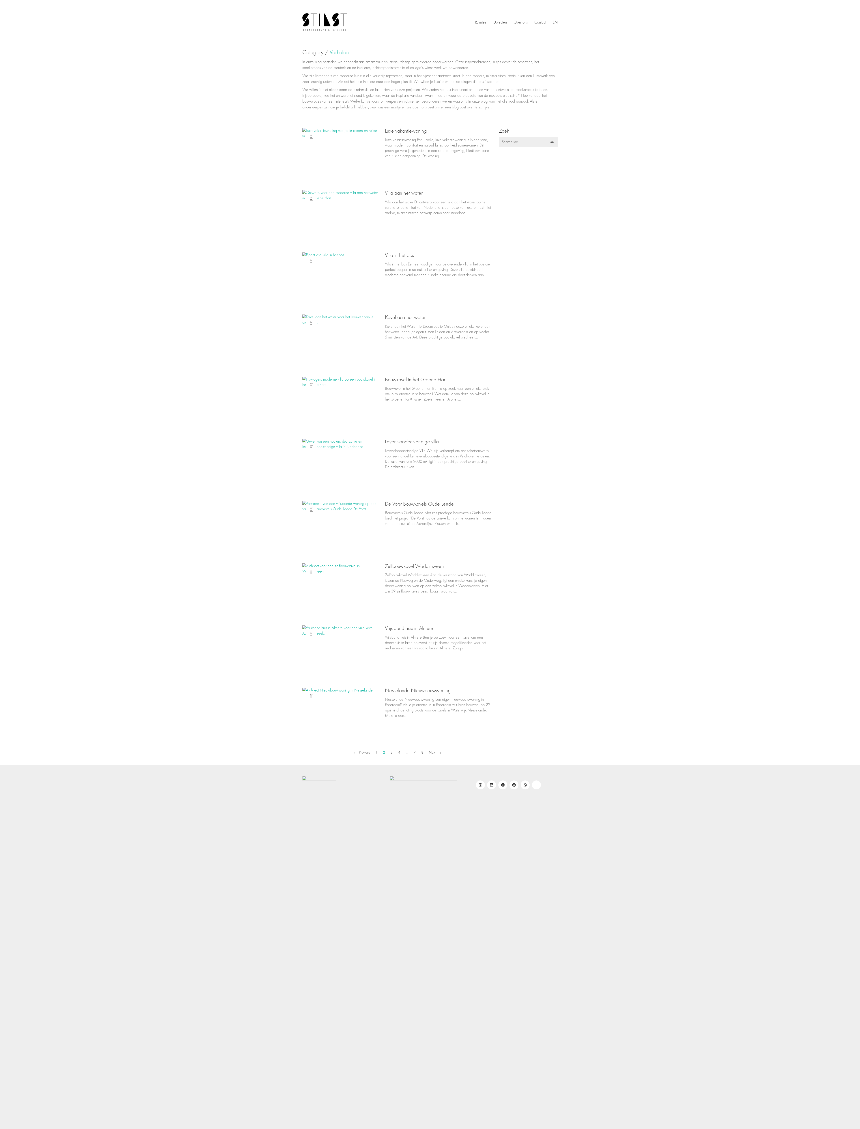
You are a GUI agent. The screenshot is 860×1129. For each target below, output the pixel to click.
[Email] (536, 784)
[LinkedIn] (491, 784)
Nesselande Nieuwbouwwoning (418, 691)
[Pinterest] (514, 784)
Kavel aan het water (405, 317)
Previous (364, 752)
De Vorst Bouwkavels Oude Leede (419, 504)
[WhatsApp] (525, 784)
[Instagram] (480, 784)
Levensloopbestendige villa (412, 442)
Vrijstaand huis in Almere (409, 628)
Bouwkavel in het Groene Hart (416, 380)
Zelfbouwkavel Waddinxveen (414, 566)
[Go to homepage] (324, 22)
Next (432, 752)
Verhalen (339, 52)
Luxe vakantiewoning (406, 131)
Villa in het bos (399, 255)
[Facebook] (502, 784)
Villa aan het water (404, 193)
